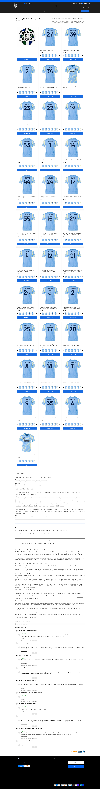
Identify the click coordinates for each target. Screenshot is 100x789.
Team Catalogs (53, 767)
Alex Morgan (75, 511)
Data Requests (35, 778)
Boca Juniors (52, 505)
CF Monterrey (70, 503)
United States (56, 606)
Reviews (52, 765)
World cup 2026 (73, 11)
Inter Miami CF (52, 501)
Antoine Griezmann (35, 511)
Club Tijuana (25, 505)
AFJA (37, 494)
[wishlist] (85, 7)
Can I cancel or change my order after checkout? (30, 728)
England (37, 492)
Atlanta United (67, 501)
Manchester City (28, 498)
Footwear (14, 11)
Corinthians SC (28, 501)
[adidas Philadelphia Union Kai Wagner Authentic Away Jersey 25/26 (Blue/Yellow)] (69, 55)
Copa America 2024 (28, 484)
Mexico (20, 492)
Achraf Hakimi (81, 511)
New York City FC (81, 501)
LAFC (62, 501)
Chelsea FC (22, 498)
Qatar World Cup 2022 (45, 484)
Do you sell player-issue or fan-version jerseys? (30, 692)
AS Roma (22, 501)
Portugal (41, 492)
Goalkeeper (23, 481)
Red (41, 477)
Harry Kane (63, 509)
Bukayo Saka (80, 509)
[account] (83, 7)
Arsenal (17, 498)
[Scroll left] (41, 55)
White (45, 477)
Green (24, 477)
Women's (17, 473)
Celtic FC (78, 498)
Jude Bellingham (42, 509)
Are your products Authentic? (26, 740)
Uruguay (77, 492)
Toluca (40, 505)
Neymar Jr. (29, 509)
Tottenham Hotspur (50, 498)
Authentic (17, 481)
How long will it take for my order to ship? (29, 667)
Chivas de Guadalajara (47, 503)
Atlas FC (59, 503)
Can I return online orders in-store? (27, 703)
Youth (22, 473)
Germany (50, 492)
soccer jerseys (50, 604)
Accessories (55, 11)
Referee (33, 481)
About (52, 761)
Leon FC (35, 505)
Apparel (64, 11)
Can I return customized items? (26, 716)
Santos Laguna (18, 505)
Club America (39, 503)
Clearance (85, 11)
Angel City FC (74, 501)
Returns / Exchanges (36, 767)
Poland (28, 494)
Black (17, 477)
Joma (32, 488)
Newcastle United (64, 498)
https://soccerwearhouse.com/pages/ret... (55, 634)
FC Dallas (62, 505)
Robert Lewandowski (19, 511)
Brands (38, 11)
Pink (34, 477)
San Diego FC (33, 503)
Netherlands (58, 492)
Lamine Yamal (74, 509)
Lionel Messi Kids (58, 511)
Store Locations (28, 3)
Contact (34, 765)
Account (34, 761)
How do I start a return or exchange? (28, 630)
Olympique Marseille (44, 501)
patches (25, 598)
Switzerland (33, 494)
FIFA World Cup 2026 (19, 484)
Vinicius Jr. (68, 509)
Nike (20, 488)
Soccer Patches (43, 481)
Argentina (25, 492)
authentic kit (53, 565)
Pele (70, 511)
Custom (38, 481)
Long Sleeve (29, 481)
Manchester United (36, 498)
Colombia (64, 492)
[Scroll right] (59, 55)
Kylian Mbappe (35, 509)
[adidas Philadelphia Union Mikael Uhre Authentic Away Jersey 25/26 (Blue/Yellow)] (55, 55)
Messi (17, 509)
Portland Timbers (26, 503)
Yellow (49, 477)
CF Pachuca (31, 505)
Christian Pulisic (50, 511)
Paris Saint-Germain (35, 501)
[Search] (55, 6)
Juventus (17, 501)
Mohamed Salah (56, 509)
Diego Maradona (65, 511)
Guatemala (23, 494)
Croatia (73, 492)
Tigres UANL (64, 503)
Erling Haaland (49, 509)
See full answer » (24, 638)
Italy (54, 492)
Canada (68, 492)
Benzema (24, 513)
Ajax (47, 505)
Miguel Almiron (18, 513)
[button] (33, 640)
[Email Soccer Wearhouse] (24, 762)
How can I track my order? (25, 655)
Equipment (46, 11)
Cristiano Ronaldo (22, 509)
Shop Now (27, 59)
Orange (31, 477)
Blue (20, 477)
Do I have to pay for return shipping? (28, 680)
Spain (46, 492)
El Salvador (18, 494)
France (33, 492)
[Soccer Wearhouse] (15, 5)
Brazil (29, 492)
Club (32, 11)
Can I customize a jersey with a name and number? (31, 643)
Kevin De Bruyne (28, 511)
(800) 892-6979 (87, 3)
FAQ (34, 763)
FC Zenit (57, 505)
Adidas (17, 488)
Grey (27, 477)
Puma (24, 488)
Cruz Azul (54, 503)
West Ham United (72, 498)
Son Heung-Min (43, 511)
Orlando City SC (18, 503)
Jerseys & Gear (24, 11)
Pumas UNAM (76, 503)
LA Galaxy (58, 501)
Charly (28, 488)
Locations (52, 763)
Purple (38, 477)
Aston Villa (57, 498)
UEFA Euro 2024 (36, 484)
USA (16, 492)
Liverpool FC (43, 498)
